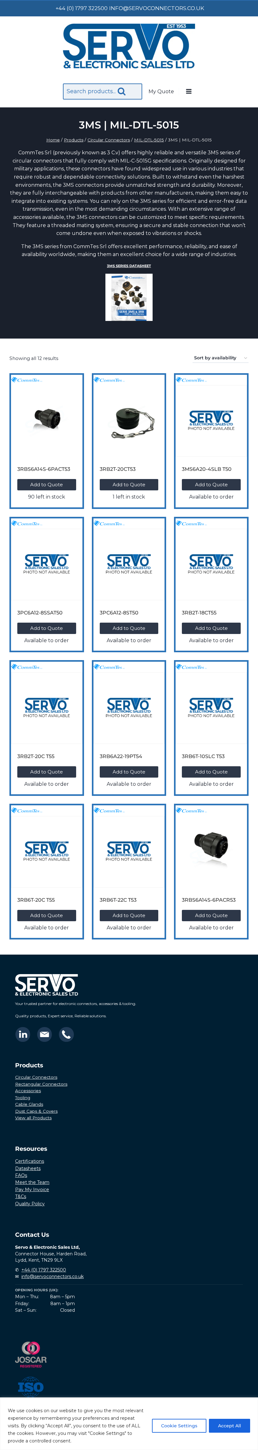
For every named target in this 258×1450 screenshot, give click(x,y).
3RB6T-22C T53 (118, 900)
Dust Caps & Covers (36, 1111)
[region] (129, 1423)
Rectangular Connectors (41, 1084)
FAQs (21, 1175)
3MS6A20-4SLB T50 (207, 469)
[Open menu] (188, 91)
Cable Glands (29, 1104)
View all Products (33, 1117)
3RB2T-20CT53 (118, 469)
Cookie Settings (179, 1426)
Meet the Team (32, 1182)
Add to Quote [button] (46, 485)
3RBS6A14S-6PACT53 (43, 469)
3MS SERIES (129, 266)
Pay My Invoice (32, 1189)
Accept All (229, 1426)
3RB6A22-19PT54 (121, 756)
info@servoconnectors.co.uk (52, 1276)
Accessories (28, 1090)
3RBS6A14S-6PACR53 (209, 900)
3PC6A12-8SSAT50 (40, 613)
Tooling (22, 1097)
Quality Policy (30, 1204)
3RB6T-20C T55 (36, 900)
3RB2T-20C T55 (35, 756)
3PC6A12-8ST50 (119, 613)
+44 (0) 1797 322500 (43, 1270)
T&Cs (20, 1196)
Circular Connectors (36, 1077)
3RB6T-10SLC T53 (203, 756)
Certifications (29, 1161)
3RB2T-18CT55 (199, 613)
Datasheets (28, 1168)
